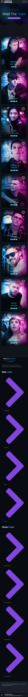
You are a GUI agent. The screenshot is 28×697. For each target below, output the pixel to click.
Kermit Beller (14, 340)
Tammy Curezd (14, 133)
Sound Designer (14, 61)
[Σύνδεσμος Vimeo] (7, 1)
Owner (14, 337)
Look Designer (14, 165)
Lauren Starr (14, 236)
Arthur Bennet (14, 98)
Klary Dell (14, 167)
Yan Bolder (14, 305)
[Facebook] (3, 690)
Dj (13, 96)
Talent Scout (13, 199)
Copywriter (14, 130)
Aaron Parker (14, 64)
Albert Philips (14, 271)
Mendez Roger (14, 202)
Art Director (14, 303)
